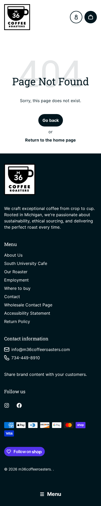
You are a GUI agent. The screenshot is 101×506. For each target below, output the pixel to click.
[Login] (76, 17)
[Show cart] (90, 17)
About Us (13, 255)
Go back (50, 120)
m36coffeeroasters (34, 469)
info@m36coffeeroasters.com (40, 349)
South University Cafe (25, 263)
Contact (12, 296)
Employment (16, 280)
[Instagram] (7, 405)
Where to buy (17, 288)
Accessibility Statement (27, 313)
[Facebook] (19, 405)
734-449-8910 (25, 357)
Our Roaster (15, 271)
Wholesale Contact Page (28, 304)
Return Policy (17, 321)
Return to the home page (50, 140)
